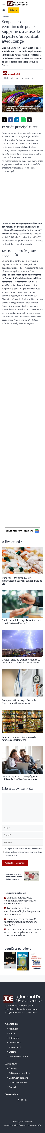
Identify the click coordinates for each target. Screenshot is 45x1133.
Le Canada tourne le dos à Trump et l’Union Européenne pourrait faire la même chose (22, 932)
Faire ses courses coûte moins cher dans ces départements (20, 738)
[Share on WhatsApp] (23, 119)
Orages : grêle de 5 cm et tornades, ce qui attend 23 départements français (21, 661)
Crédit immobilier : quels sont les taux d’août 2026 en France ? (21, 622)
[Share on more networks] (29, 119)
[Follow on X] (22, 1100)
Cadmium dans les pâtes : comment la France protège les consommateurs (20, 900)
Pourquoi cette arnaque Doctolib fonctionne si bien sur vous (19, 701)
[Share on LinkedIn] (16, 119)
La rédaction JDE (14, 74)
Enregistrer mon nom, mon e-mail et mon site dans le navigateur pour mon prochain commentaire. (23, 852)
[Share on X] (4, 119)
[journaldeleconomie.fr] (17, 3)
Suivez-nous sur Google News (19, 530)
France (6, 16)
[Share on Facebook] (10, 119)
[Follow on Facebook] (18, 1100)
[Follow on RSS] (26, 1100)
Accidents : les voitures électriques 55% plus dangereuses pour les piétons (22, 911)
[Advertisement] (22, 198)
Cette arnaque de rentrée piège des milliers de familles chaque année (20, 778)
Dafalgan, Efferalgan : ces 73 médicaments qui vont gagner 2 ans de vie (22, 580)
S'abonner (13, 10)
